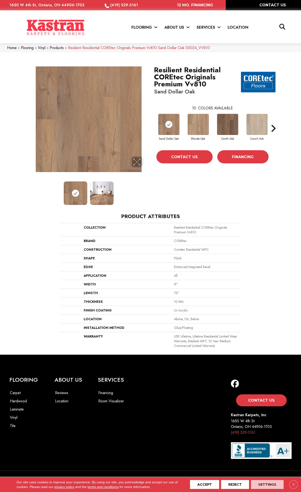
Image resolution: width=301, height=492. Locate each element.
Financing (243, 157)
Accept (204, 484)
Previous (32, 190)
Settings (267, 484)
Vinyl (41, 47)
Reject (235, 484)
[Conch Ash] (257, 124)
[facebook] (236, 384)
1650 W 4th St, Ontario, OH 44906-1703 (46, 5)
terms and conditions (103, 487)
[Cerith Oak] (227, 124)
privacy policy (64, 487)
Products (57, 47)
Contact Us (184, 157)
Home (12, 47)
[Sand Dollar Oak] (169, 124)
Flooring (27, 47)
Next (144, 190)
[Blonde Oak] (198, 124)
